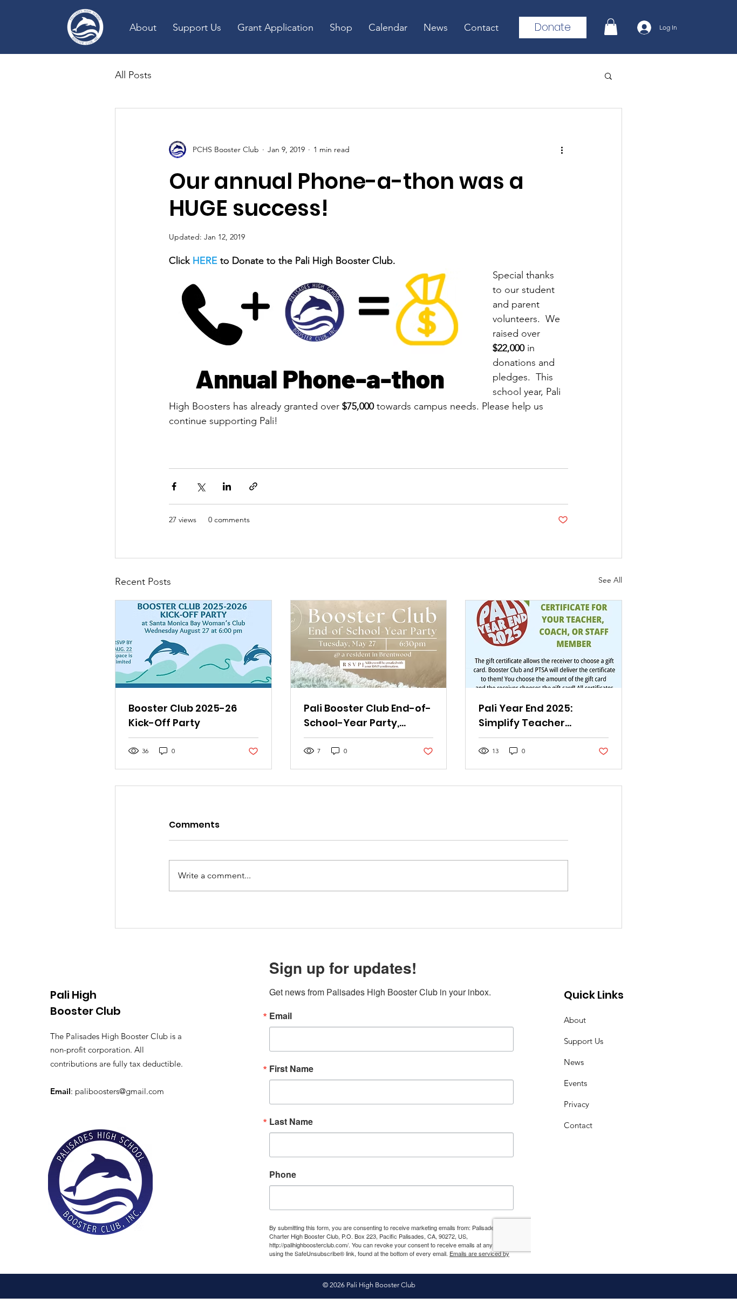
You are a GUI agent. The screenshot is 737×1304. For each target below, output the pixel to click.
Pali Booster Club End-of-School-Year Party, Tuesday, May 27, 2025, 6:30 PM (367, 715)
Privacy (576, 1104)
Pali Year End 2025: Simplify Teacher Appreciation (525, 715)
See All (610, 580)
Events (575, 1083)
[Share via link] (253, 486)
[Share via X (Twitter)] (200, 486)
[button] (611, 26)
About (575, 1020)
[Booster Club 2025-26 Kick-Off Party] (193, 644)
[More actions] (561, 149)
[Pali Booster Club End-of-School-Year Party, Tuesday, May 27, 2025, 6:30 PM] (369, 644)
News (574, 1062)
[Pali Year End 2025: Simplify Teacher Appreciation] (544, 644)
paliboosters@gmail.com (119, 1091)
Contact (578, 1125)
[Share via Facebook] (174, 486)
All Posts (133, 75)
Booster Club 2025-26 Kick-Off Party (182, 715)
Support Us (583, 1041)
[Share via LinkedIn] (227, 486)
